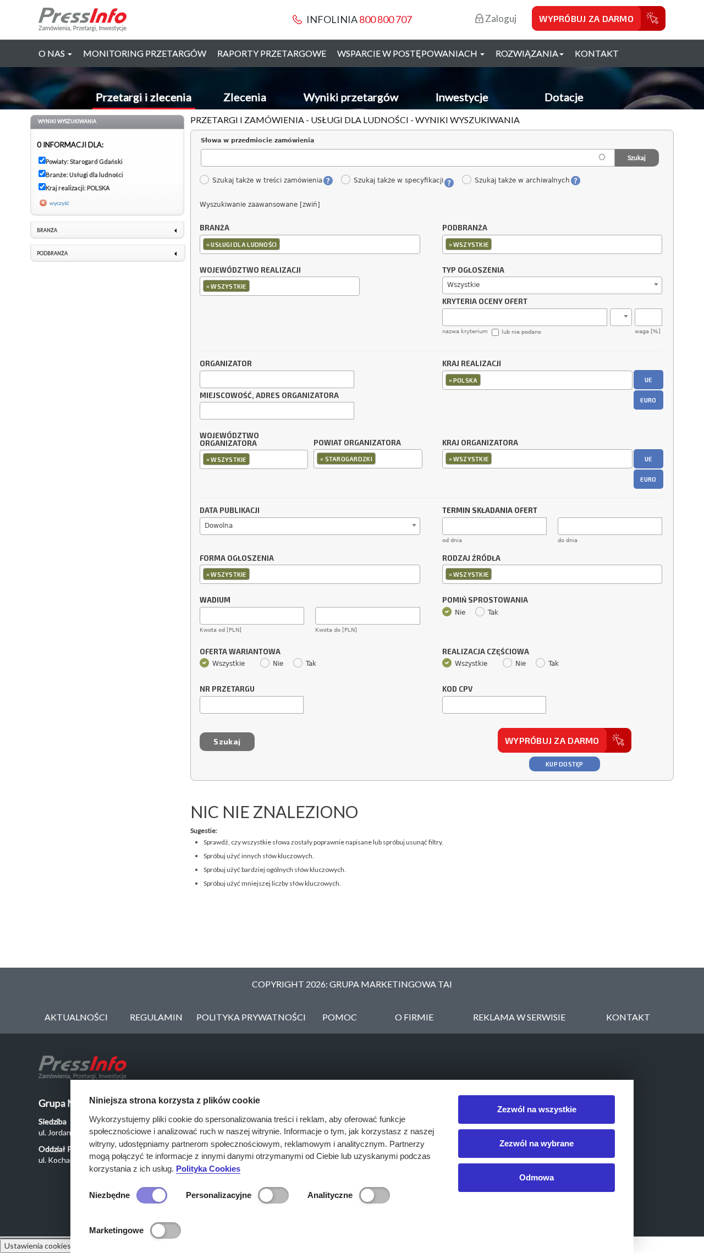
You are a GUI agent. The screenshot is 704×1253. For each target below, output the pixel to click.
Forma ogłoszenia (237, 558)
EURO (648, 400)
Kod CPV (457, 689)
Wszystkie (228, 663)
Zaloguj (499, 18)
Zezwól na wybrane (536, 1143)
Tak (493, 612)
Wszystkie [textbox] (463, 285)
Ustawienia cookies (37, 1245)
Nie (460, 612)
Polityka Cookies (208, 1168)
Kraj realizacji (471, 364)
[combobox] (310, 244)
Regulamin (156, 1017)
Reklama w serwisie (519, 1017)
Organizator (226, 364)
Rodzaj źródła (471, 558)
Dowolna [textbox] (219, 525)
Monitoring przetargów (144, 53)
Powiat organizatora (357, 442)
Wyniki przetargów (351, 96)
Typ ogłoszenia (473, 270)
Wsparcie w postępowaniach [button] (408, 53)
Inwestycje (462, 96)
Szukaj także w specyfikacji (398, 180)
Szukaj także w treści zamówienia (267, 180)
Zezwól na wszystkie (536, 1109)
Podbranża (464, 228)
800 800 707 (385, 19)
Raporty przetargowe (271, 53)
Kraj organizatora (480, 442)
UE (648, 379)
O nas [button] (52, 53)
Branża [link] (47, 230)
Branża (214, 228)
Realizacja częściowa (485, 652)
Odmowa (536, 1177)
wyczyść (59, 203)
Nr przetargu (227, 689)
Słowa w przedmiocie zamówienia (257, 140)
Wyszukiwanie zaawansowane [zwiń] (260, 204)
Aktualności (76, 1017)
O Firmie (414, 1017)
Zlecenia (244, 96)
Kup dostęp (565, 764)
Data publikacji (230, 511)
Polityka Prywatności (251, 1017)
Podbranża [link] (52, 253)
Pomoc (339, 1017)
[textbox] (285, 244)
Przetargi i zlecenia (143, 96)
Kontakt (597, 53)
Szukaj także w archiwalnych (522, 180)
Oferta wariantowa (240, 652)
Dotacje (564, 96)
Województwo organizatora (229, 440)
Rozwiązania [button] (527, 53)
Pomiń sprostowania (485, 600)
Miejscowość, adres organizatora (269, 396)
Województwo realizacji (250, 270)
